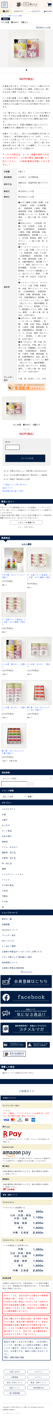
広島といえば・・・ (17, 470)
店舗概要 (6, 924)
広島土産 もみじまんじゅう (36, 470)
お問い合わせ (14, 1371)
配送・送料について (38, 1382)
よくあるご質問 (9, 946)
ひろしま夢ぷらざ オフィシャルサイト (12, 1413)
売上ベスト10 (8, 940)
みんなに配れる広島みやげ (19, 475)
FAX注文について (10, 929)
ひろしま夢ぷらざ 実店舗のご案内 (17, 956)
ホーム (3, 15)
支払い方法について (14, 1382)
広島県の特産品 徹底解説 (13, 967)
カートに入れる (27, 458)
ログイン (38, 1377)
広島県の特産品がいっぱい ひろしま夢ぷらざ (22, 951)
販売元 (12, 479)
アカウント (38, 1371)
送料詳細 (49, 11)
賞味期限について (10, 962)
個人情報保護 (14, 1393)
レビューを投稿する (26, 522)
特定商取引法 (38, 1387)
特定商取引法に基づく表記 (12, 491)
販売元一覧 (7, 918)
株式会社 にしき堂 (43, 27)
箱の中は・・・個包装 (39, 475)
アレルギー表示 (9, 935)
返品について (7, 488)
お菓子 (10, 15)
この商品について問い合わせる (14, 484)
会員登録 (14, 1377)
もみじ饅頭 (18, 15)
